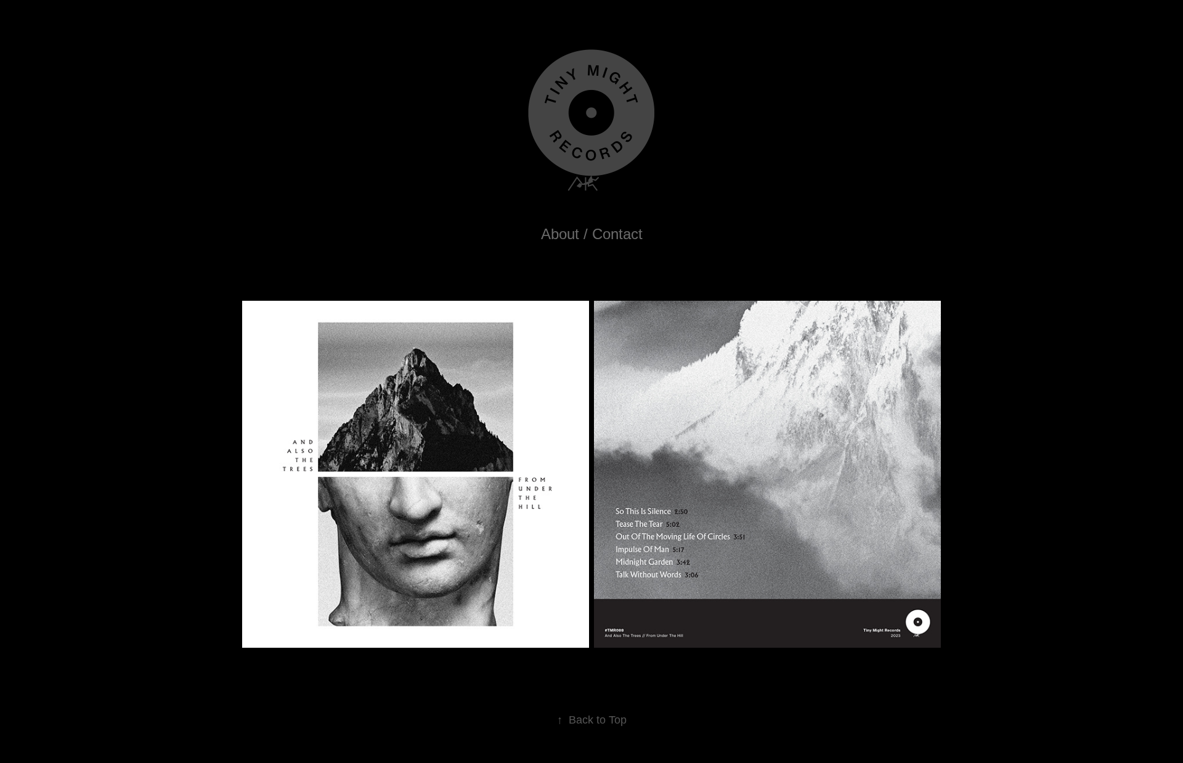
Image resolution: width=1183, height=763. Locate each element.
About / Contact (592, 234)
